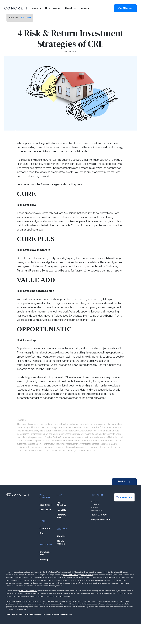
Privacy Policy (87, 575)
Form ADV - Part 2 (62, 516)
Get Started (125, 8)
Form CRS (61, 510)
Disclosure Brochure (28, 591)
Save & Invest (46, 505)
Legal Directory (61, 504)
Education (26, 18)
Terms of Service (70, 575)
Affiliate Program (61, 542)
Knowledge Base (45, 553)
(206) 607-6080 (99, 515)
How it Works (53, 8)
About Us (70, 8)
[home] (15, 8)
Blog (42, 533)
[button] (38, 8)
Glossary (44, 560)
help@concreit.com (100, 520)
